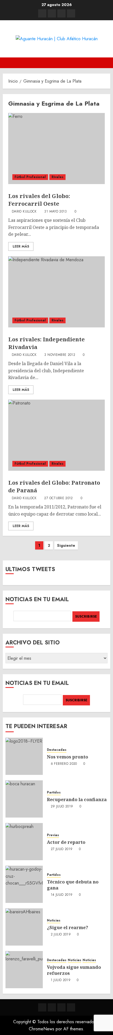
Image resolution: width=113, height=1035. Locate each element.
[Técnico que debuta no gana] (24, 884)
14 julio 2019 (62, 895)
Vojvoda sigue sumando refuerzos (74, 970)
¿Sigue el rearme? (67, 927)
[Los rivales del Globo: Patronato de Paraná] (56, 435)
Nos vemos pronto (67, 757)
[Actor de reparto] (24, 841)
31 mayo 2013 (55, 212)
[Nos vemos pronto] (24, 756)
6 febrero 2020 (64, 764)
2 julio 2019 (61, 934)
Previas (53, 835)
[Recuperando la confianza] (24, 799)
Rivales (57, 177)
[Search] (106, 62)
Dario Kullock (24, 212)
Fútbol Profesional (30, 177)
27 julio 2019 (62, 849)
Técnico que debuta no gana (72, 885)
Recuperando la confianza (77, 799)
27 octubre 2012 (58, 498)
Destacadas (56, 750)
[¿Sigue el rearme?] (24, 927)
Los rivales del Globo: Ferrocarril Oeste (39, 199)
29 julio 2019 (62, 806)
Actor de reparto (66, 842)
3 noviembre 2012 (59, 355)
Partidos (54, 792)
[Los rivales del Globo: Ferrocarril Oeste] (56, 148)
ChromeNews (41, 1029)
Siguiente (66, 545)
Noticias (53, 920)
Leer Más (21, 246)
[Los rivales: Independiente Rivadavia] (56, 291)
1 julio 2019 (60, 980)
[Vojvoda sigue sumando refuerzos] (24, 969)
